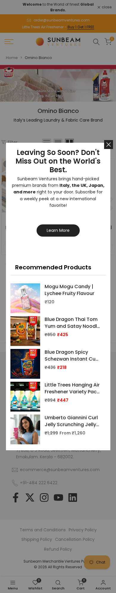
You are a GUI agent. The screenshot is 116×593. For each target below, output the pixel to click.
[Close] (108, 144)
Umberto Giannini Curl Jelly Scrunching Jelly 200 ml (71, 421)
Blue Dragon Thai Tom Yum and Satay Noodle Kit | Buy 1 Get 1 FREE (72, 323)
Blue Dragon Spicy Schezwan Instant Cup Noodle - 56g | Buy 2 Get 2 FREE (72, 355)
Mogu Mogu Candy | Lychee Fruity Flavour (69, 289)
